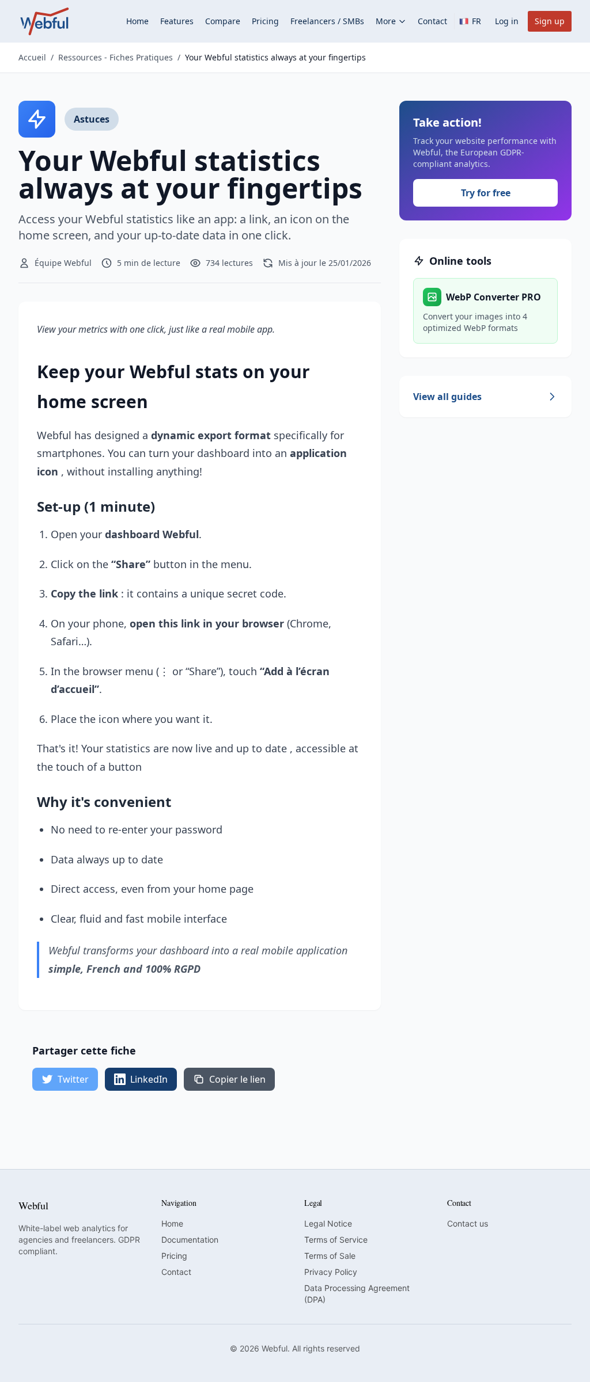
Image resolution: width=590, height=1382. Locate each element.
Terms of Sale (329, 1256)
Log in (507, 21)
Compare (222, 21)
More (386, 21)
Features (177, 21)
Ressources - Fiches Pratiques (115, 57)
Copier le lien (237, 1079)
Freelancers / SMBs (327, 21)
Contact (432, 21)
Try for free (485, 192)
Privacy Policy (330, 1272)
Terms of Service (336, 1239)
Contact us (467, 1223)
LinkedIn (149, 1079)
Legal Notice (328, 1223)
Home (137, 21)
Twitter (73, 1079)
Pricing (265, 21)
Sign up (550, 21)
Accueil (32, 57)
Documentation (189, 1239)
